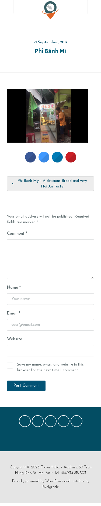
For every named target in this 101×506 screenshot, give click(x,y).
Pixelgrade (50, 487)
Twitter (37, 422)
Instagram (63, 422)
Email (13, 314)
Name (14, 288)
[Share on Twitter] (44, 161)
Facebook (24, 422)
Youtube (76, 422)
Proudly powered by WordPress (37, 481)
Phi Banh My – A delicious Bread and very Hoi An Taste (52, 184)
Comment (17, 234)
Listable (77, 481)
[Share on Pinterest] (70, 161)
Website (14, 339)
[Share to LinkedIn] (57, 161)
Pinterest (50, 422)
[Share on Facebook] (30, 161)
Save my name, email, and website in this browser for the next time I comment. (50, 367)
